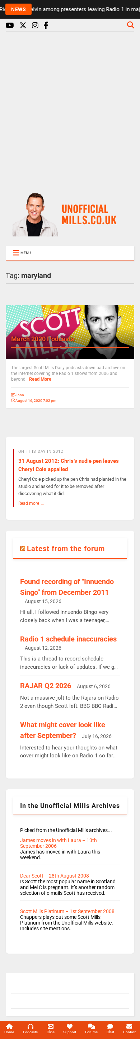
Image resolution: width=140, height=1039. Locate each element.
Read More (40, 379)
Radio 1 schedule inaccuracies (68, 639)
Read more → (31, 503)
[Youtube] (10, 25)
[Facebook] (46, 25)
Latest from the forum (66, 548)
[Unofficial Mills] (70, 233)
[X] (23, 25)
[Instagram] (35, 25)
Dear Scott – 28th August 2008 (54, 876)
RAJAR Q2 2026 (45, 685)
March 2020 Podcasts (42, 339)
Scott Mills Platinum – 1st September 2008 (67, 911)
